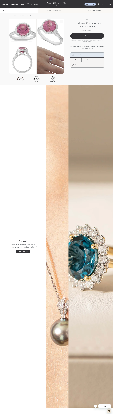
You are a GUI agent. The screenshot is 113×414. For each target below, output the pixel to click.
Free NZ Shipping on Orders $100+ (56, 10)
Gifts (22, 4)
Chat (76, 60)
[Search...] (34, 10)
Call (87, 60)
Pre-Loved (28, 4)
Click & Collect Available (94, 10)
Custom (35, 4)
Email (98, 60)
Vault (87, 19)
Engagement (14, 4)
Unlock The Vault (23, 251)
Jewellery (5, 4)
